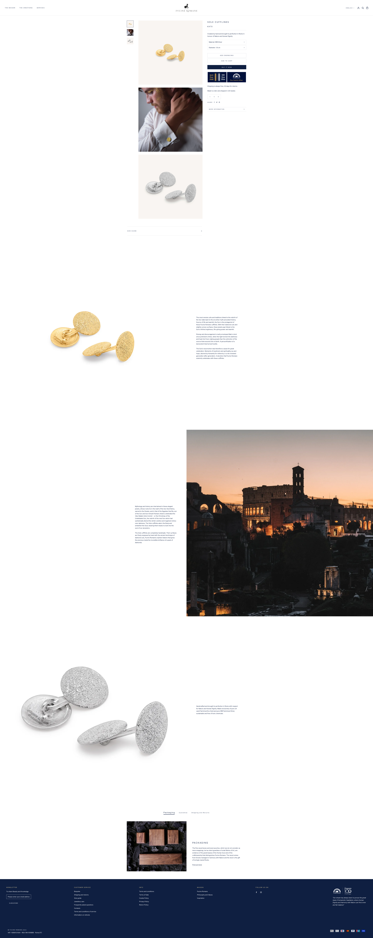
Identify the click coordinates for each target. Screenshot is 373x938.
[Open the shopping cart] (367, 8)
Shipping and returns (81, 895)
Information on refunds (82, 915)
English (349, 8)
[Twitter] (216, 102)
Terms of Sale (144, 895)
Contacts (77, 908)
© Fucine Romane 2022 (17, 930)
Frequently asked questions (83, 905)
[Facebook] (214, 102)
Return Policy (143, 905)
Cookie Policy (144, 898)
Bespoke (77, 891)
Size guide (132, 231)
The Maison (10, 8)
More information (216, 109)
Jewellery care (79, 901)
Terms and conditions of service (85, 911)
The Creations (26, 8)
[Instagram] (261, 892)
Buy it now (227, 67)
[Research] (363, 8)
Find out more (197, 865)
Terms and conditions (146, 891)
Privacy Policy (144, 901)
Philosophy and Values (205, 895)
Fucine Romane (202, 891)
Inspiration (200, 898)
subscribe (13, 903)
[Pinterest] (219, 102)
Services (41, 8)
